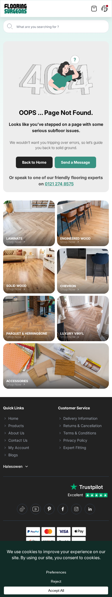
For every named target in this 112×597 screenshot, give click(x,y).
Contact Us (17, 440)
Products (16, 425)
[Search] (10, 26)
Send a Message (75, 162)
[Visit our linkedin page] (90, 509)
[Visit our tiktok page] (22, 509)
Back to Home (34, 162)
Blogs (13, 455)
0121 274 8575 (59, 183)
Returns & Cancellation (82, 425)
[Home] (15, 9)
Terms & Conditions (79, 433)
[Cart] (94, 8)
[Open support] (104, 8)
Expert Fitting (74, 447)
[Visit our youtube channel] (35, 509)
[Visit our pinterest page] (49, 509)
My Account (18, 447)
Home (13, 418)
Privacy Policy (75, 440)
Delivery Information (80, 418)
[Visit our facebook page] (63, 509)
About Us (16, 433)
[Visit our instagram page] (76, 509)
